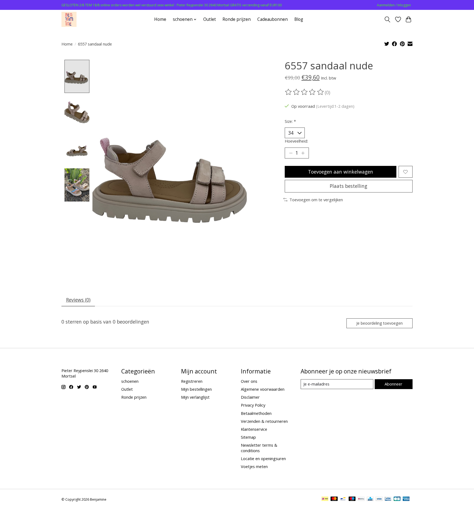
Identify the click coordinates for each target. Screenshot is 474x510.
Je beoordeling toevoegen (379, 323)
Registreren (191, 381)
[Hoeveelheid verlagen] (291, 153)
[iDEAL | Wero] (324, 499)
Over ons (249, 381)
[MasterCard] (334, 499)
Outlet (209, 19)
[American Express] (406, 499)
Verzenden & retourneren (264, 421)
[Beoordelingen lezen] (305, 92)
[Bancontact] (343, 499)
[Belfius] (361, 499)
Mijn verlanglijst (195, 397)
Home (160, 19)
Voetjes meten (254, 466)
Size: (290, 121)
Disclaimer (250, 397)
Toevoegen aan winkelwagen (340, 171)
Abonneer (393, 384)
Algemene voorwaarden (262, 389)
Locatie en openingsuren (263, 458)
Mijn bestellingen (196, 389)
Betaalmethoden (256, 413)
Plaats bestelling (348, 186)
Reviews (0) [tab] (78, 299)
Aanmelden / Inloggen (394, 5)
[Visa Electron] (388, 499)
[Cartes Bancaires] (397, 499)
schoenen (130, 381)
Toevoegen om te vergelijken (316, 199)
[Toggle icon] (387, 19)
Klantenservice (254, 429)
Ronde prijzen (236, 19)
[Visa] (379, 499)
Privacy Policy (253, 405)
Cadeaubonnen (272, 19)
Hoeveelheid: (296, 141)
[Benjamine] (69, 19)
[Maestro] (352, 499)
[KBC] (370, 499)
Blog (298, 19)
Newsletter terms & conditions (259, 447)
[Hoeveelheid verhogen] (303, 153)
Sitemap (248, 437)
